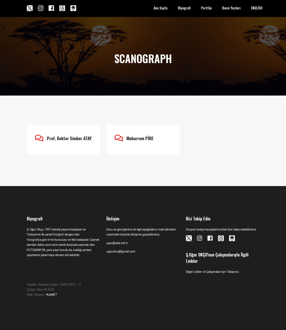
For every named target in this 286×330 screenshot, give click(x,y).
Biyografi (184, 7)
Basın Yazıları (231, 7)
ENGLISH (256, 7)
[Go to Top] (282, 319)
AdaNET (51, 294)
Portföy (206, 7)
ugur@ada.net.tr (117, 243)
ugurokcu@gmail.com (120, 251)
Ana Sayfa (160, 7)
